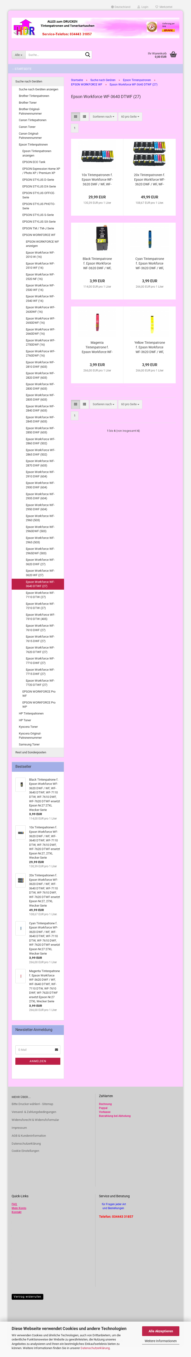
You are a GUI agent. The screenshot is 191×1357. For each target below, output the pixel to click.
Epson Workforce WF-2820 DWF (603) (40, 375)
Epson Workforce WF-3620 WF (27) (40, 573)
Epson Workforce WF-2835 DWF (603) (40, 397)
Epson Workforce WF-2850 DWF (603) (40, 430)
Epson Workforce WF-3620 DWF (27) (40, 562)
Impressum (19, 1127)
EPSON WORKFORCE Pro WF (38, 694)
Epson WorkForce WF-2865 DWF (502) (40, 452)
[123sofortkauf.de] (95, 27)
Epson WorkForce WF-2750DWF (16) (40, 343)
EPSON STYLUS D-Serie (38, 179)
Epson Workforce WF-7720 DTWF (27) (40, 683)
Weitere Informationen (161, 1341)
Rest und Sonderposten (30, 752)
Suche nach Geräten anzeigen (38, 89)
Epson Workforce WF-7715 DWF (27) (40, 672)
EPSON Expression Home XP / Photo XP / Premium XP (41, 171)
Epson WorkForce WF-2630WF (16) (40, 309)
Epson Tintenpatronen (33, 144)
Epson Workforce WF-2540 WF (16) (40, 299)
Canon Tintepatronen (32, 120)
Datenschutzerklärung (95, 1348)
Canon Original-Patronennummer (30, 136)
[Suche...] (87, 55)
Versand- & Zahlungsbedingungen (34, 1112)
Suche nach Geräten (28, 81)
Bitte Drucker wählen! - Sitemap (32, 1104)
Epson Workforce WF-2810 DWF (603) (40, 364)
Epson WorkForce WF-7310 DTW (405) (40, 617)
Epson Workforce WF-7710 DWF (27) (40, 661)
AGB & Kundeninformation (29, 1135)
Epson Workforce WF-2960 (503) (40, 518)
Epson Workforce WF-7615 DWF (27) (40, 639)
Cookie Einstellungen (25, 1151)
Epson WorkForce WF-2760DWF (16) (40, 353)
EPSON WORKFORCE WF (38, 235)
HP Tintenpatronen (31, 713)
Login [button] (144, 7)
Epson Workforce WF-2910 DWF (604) (40, 474)
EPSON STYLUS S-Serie (38, 215)
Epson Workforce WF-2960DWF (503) (40, 529)
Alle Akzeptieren (161, 1331)
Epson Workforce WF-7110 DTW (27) (40, 595)
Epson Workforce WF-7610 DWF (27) (40, 628)
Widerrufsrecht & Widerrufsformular (35, 1120)
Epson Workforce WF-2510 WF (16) (40, 266)
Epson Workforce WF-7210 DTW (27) (40, 606)
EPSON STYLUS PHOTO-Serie (38, 206)
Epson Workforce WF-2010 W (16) (40, 255)
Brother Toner (28, 102)
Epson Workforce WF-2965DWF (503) (40, 551)
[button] (121, 6)
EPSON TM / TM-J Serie (38, 228)
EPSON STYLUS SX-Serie (39, 221)
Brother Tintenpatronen (34, 96)
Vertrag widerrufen (27, 1296)
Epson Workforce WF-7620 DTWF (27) (40, 650)
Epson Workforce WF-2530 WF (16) (40, 288)
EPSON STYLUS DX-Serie (39, 186)
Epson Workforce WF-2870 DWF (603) (40, 463)
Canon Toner (27, 127)
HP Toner (25, 720)
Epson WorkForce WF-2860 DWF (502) (40, 441)
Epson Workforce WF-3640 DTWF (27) (40, 584)
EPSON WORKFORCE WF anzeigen (42, 244)
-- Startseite (21, 69)
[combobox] (103, 116)
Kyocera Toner (28, 726)
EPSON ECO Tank (33, 162)
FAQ (14, 1204)
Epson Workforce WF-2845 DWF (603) (40, 419)
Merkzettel (165, 7)
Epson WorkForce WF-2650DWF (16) (40, 321)
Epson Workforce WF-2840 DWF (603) (40, 408)
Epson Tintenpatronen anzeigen (36, 153)
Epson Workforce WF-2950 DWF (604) (40, 507)
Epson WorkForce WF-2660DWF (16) (40, 332)
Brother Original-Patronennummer (30, 111)
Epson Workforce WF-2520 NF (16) (40, 277)
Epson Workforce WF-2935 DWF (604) (40, 496)
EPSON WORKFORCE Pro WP (38, 705)
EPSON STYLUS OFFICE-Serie (38, 195)
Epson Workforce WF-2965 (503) (40, 540)
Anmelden (38, 1061)
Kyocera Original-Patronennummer (30, 736)
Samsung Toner (29, 744)
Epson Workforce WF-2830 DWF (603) (40, 386)
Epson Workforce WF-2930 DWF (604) (40, 485)
